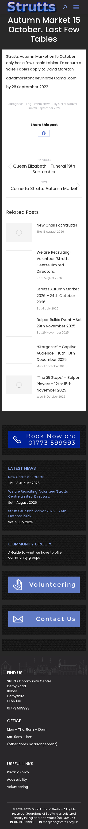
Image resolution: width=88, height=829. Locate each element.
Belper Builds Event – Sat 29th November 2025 (59, 323)
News (46, 104)
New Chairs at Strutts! (57, 225)
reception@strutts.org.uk (60, 822)
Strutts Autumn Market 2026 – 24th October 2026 (58, 295)
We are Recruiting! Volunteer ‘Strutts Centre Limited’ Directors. (54, 262)
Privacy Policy (18, 772)
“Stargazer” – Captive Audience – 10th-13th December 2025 (57, 353)
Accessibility (17, 779)
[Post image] (19, 232)
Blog (28, 104)
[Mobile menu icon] (76, 7)
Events (37, 104)
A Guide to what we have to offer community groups (35, 555)
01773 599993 (18, 708)
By (65, 104)
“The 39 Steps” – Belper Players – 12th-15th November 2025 (58, 384)
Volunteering (17, 786)
